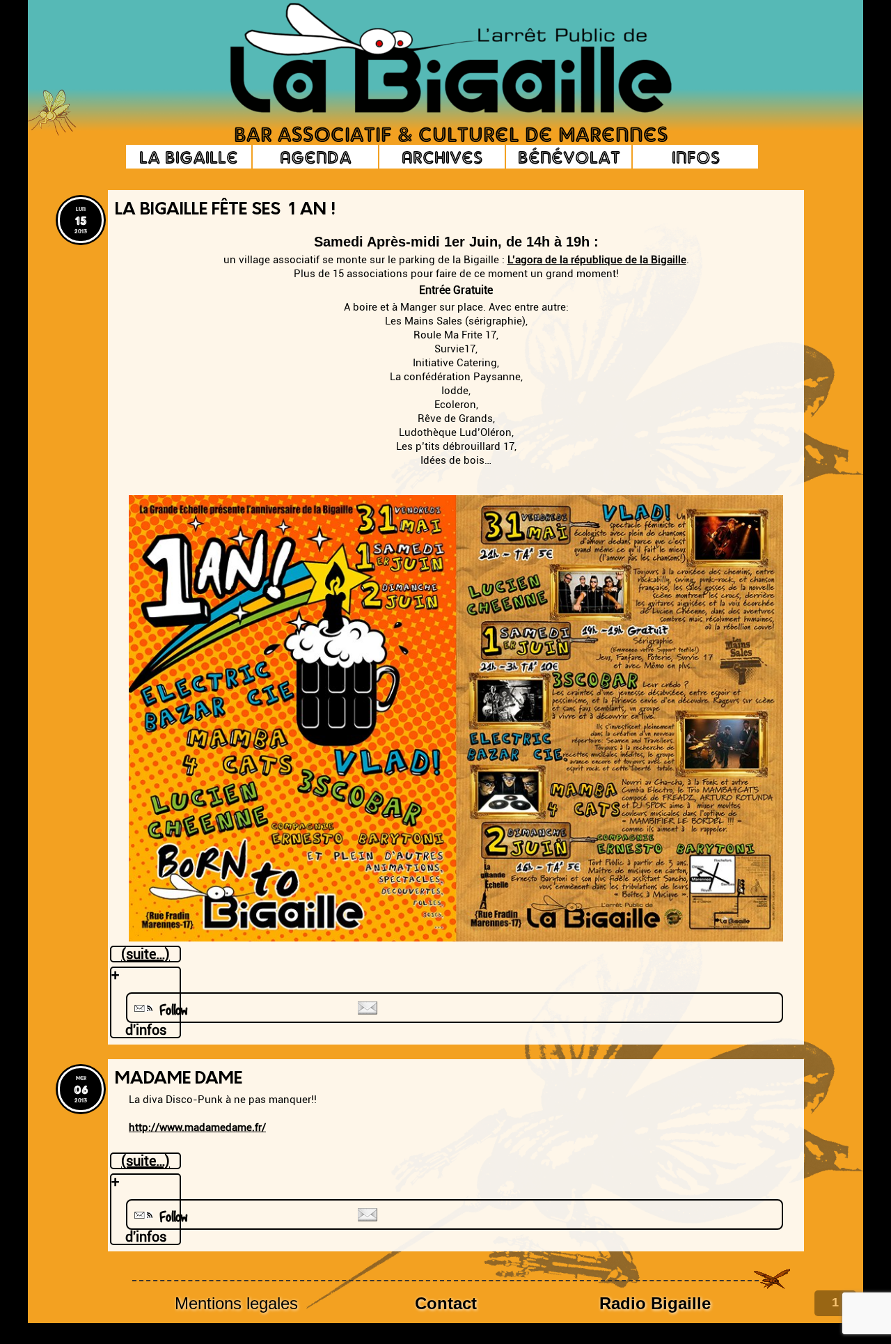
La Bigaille (188, 157)
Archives (442, 157)
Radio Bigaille (655, 1303)
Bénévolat (569, 157)
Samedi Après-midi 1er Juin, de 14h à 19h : (456, 241)
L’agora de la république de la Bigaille (596, 259)
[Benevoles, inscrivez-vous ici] (52, 132)
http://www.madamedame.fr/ (197, 1127)
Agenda (316, 157)
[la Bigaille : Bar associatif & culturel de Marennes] (431, 59)
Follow (168, 1010)
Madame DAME (178, 1079)
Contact (446, 1303)
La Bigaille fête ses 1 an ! (225, 210)
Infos (696, 157)
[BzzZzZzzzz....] (727, 39)
